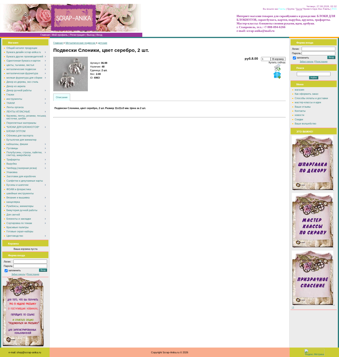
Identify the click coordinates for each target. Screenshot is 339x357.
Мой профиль (60, 34)
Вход (99, 34)
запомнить (14, 270)
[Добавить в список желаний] (277, 75)
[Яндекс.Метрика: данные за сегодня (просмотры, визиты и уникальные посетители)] (314, 352)
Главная (45, 34)
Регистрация (77, 34)
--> (313, 305)
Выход (90, 34)
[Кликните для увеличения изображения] (70, 74)
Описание (62, 97)
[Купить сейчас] (277, 67)
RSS (334, 9)
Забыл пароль (18, 274)
